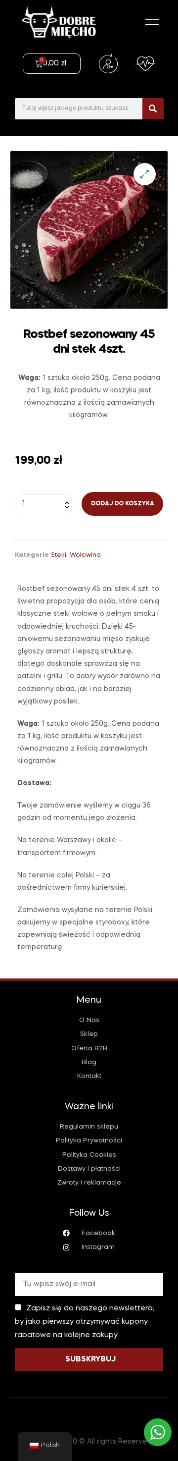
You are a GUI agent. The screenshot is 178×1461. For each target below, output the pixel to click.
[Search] (153, 108)
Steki (58, 555)
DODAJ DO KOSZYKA (122, 504)
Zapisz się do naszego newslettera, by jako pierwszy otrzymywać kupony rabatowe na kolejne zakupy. (84, 1322)
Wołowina (85, 555)
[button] (145, 174)
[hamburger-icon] (152, 22)
